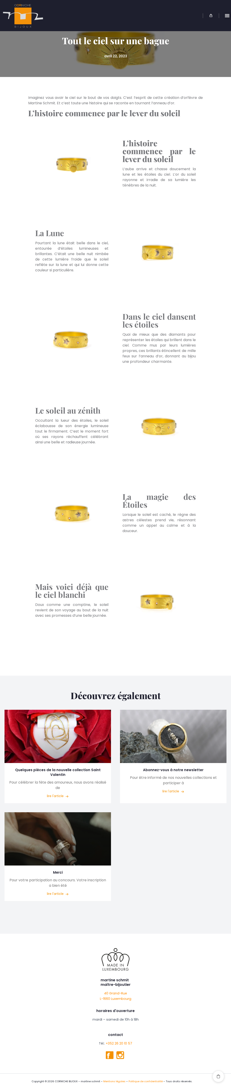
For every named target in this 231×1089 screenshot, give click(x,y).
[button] (227, 15)
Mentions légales (114, 1081)
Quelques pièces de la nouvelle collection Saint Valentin (58, 772)
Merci (58, 872)
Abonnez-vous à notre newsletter (173, 770)
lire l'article (56, 796)
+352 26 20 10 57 (119, 1043)
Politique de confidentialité (146, 1081)
